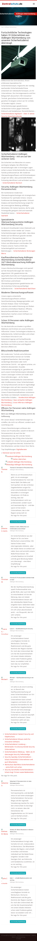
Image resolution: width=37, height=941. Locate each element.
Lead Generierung (20, 937)
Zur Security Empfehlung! (18, 521)
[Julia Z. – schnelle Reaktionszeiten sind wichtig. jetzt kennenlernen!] (4, 880)
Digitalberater (21, 449)
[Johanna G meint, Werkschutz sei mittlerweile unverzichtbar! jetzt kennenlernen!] (4, 529)
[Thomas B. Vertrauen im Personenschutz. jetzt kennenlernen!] (4, 470)
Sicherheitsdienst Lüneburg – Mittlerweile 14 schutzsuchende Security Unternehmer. (20, 746)
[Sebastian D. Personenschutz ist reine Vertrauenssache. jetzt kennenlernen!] (4, 783)
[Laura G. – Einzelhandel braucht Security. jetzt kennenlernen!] (4, 631)
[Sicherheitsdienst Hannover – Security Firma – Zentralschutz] (12, 4)
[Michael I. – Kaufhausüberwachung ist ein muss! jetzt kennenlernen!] (4, 680)
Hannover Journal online (11, 453)
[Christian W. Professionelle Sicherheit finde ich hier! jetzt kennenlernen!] (4, 580)
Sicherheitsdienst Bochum (12, 183)
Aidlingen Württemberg (16, 470)
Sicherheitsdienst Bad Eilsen (25, 289)
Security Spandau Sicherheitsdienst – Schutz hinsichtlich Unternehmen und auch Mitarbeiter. (19, 759)
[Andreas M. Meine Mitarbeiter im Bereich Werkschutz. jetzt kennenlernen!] (4, 832)
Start (2, 27)
